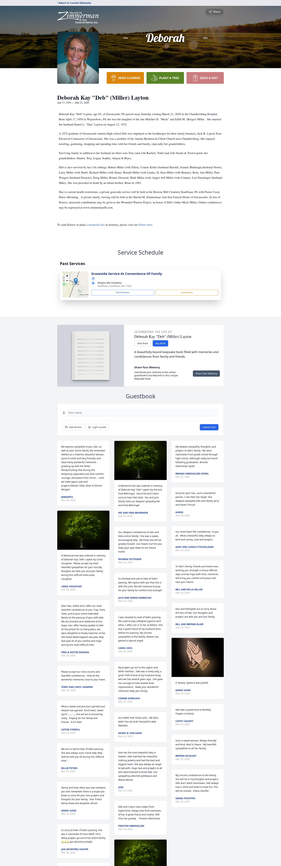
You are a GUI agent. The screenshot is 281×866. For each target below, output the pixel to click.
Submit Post (209, 427)
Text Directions (122, 292)
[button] (76, 281)
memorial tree (96, 225)
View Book (142, 343)
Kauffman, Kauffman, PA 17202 (115, 286)
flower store (145, 225)
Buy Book (160, 343)
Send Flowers (187, 292)
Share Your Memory (206, 373)
